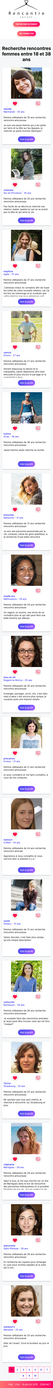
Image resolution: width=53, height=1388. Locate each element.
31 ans (19, 517)
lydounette (9, 1245)
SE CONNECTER (27, 34)
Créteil (7, 842)
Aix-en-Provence (12, 192)
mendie (7, 108)
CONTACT (45, 1384)
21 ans (16, 761)
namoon (8, 839)
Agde (6, 274)
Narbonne (9, 517)
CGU (17, 1384)
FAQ (11, 1384)
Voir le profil (26, 139)
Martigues (9, 1167)
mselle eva (9, 596)
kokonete (9, 514)
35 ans (20, 111)
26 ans (20, 1004)
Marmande (9, 111)
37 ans (15, 274)
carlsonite (9, 1002)
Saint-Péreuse (11, 1248)
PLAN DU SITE (30, 1384)
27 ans (16, 355)
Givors (7, 355)
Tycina (7, 1083)
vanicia (7, 352)
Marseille (8, 1329)
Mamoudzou (10, 598)
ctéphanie (9, 1164)
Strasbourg (9, 1086)
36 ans (15, 436)
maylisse (8, 271)
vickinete (8, 190)
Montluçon (9, 1004)
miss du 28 (9, 677)
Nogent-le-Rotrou (13, 680)
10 (35, 1375)
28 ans (20, 1167)
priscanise (9, 758)
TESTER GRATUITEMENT (26, 24)
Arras (6, 436)
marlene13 (9, 1326)
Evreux (7, 761)
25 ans (21, 1086)
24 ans (16, 842)
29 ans (22, 598)
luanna (7, 433)
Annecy (7, 923)
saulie (7, 920)
